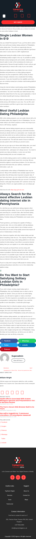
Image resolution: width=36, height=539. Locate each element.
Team (9, 499)
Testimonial (9, 504)
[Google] (12, 392)
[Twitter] (7, 392)
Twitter (3, 438)
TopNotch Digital (9, 491)
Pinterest (4, 430)
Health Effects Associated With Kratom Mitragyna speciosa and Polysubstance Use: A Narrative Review (17, 400)
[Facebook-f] (2, 392)
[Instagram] (22, 15)
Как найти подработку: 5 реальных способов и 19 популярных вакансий (15, 414)
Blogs (26, 499)
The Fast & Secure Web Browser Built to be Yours (17, 408)
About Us (26, 491)
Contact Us (26, 495)
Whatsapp (4, 434)
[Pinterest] (22, 392)
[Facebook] (15, 15)
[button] (4, 16)
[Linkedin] (29, 15)
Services (9, 495)
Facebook (4, 422)
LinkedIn (3, 442)
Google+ (3, 426)
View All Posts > (18, 360)
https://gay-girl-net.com (17, 189)
